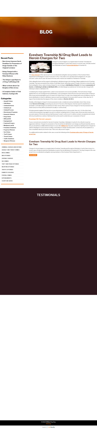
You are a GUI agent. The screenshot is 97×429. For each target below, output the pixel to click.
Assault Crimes (8, 101)
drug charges (36, 75)
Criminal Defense (9, 105)
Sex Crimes (7, 132)
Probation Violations (10, 127)
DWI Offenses (6, 155)
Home (49, 15)
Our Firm (59, 15)
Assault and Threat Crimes (10, 150)
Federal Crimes (7, 175)
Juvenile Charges (7, 158)
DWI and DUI (7, 119)
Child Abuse (7, 103)
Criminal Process (9, 110)
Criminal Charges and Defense (12, 147)
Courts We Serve (7, 181)
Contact (92, 15)
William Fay (64, 125)
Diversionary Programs (11, 112)
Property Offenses (9, 130)
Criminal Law (7, 108)
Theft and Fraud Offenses (10, 164)
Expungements (6, 178)
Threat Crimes (8, 136)
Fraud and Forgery (9, 123)
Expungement (8, 121)
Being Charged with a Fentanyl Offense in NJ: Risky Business (10, 74)
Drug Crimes (7, 116)
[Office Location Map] (14, 407)
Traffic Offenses (7, 169)
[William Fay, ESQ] (19, 8)
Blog (84, 15)
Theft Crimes (8, 134)
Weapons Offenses (9, 141)
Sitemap (48, 424)
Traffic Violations (9, 138)
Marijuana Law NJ (9, 125)
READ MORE (33, 155)
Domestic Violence (9, 114)
